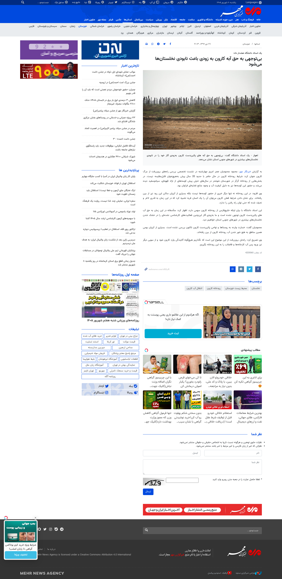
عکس (118, 20)
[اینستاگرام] (50, 529)
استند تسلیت (91, 342)
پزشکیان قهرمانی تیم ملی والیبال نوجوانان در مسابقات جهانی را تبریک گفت (109, 252)
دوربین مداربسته (96, 348)
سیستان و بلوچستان (47, 26)
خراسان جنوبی (130, 26)
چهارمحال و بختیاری (150, 26)
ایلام (182, 26)
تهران (164, 26)
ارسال (148, 492)
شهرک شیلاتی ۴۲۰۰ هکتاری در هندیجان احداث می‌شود (112, 158)
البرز (189, 26)
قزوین (258, 33)
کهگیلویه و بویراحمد (205, 33)
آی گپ (153, 2)
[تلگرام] (61, 529)
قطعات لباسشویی (129, 359)
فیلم (111, 20)
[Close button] (35, 518)
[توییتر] (45, 529)
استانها (257, 44)
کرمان (231, 33)
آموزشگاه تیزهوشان (107, 359)
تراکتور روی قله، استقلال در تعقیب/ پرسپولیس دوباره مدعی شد (109, 231)
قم (250, 33)
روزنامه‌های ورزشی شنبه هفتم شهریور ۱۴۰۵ (113, 320)
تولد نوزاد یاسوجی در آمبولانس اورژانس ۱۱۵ (114, 212)
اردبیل (198, 26)
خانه (258, 20)
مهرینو (102, 371)
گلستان (189, 33)
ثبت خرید (173, 333)
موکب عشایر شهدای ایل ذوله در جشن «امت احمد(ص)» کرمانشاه (113, 74)
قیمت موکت (129, 342)
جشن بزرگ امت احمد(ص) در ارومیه (117, 82)
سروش (166, 2)
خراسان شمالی (97, 26)
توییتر (111, 2)
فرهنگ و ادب (247, 20)
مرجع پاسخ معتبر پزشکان (124, 353)
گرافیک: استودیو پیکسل (218, 573)
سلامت (191, 20)
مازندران (160, 33)
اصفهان (207, 26)
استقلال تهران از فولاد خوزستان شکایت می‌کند (112, 183)
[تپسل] (146, 302)
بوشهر (173, 26)
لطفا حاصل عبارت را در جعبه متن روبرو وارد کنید (237, 479)
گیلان (179, 33)
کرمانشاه (222, 33)
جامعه (182, 20)
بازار (166, 20)
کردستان (241, 33)
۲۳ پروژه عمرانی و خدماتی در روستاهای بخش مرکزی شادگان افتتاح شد (109, 119)
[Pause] (207, 335)
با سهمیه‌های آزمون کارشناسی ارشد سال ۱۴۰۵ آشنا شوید (110, 220)
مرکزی (150, 33)
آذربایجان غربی (221, 26)
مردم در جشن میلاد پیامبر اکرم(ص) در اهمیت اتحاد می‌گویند (110, 130)
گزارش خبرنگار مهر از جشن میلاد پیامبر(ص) (114, 111)
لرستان (170, 33)
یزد (122, 33)
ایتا (86, 2)
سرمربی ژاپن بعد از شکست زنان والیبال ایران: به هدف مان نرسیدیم (108, 241)
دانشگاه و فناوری (205, 20)
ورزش (159, 20)
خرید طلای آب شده (92, 336)
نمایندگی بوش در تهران (124, 365)
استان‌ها (128, 20)
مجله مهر (102, 20)
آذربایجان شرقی (239, 26)
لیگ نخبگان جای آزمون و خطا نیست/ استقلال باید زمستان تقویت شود (110, 192)
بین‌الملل (138, 20)
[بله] (56, 529)
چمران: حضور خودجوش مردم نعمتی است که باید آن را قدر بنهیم (108, 91)
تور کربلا (111, 342)
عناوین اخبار (255, 26)
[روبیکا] (39, 529)
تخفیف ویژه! (20, 555)
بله (140, 2)
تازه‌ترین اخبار (130, 65)
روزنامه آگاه (110, 377)
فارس (31, 26)
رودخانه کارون (214, 288)
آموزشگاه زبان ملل (94, 365)
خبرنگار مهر (245, 172)
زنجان (72, 26)
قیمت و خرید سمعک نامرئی (123, 371)
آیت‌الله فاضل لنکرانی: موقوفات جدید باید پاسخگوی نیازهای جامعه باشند (110, 148)
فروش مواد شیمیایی (95, 353)
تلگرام (181, 2)
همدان (130, 33)
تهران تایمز (89, 371)
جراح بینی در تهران (129, 336)
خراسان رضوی (113, 26)
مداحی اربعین (126, 348)
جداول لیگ (59, 2)
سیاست (149, 20)
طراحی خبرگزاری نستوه (245, 573)
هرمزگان (140, 33)
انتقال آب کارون (194, 288)
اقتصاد (174, 20)
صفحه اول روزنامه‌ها (125, 274)
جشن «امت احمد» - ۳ (124, 139)
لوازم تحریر (111, 336)
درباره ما (51, 549)
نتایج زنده (76, 2)
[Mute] (212, 335)
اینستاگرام (126, 2)
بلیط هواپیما (89, 359)
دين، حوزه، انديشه (224, 20)
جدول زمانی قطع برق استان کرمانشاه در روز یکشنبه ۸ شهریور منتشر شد (109, 263)
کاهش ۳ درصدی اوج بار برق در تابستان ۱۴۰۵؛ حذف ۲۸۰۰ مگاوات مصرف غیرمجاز (110, 102)
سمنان (63, 26)
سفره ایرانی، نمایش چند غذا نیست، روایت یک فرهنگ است (108, 203)
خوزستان (82, 26)
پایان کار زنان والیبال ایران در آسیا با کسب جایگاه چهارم (108, 176)
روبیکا (98, 2)
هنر (237, 20)
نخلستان (256, 288)
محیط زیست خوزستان (236, 288)
